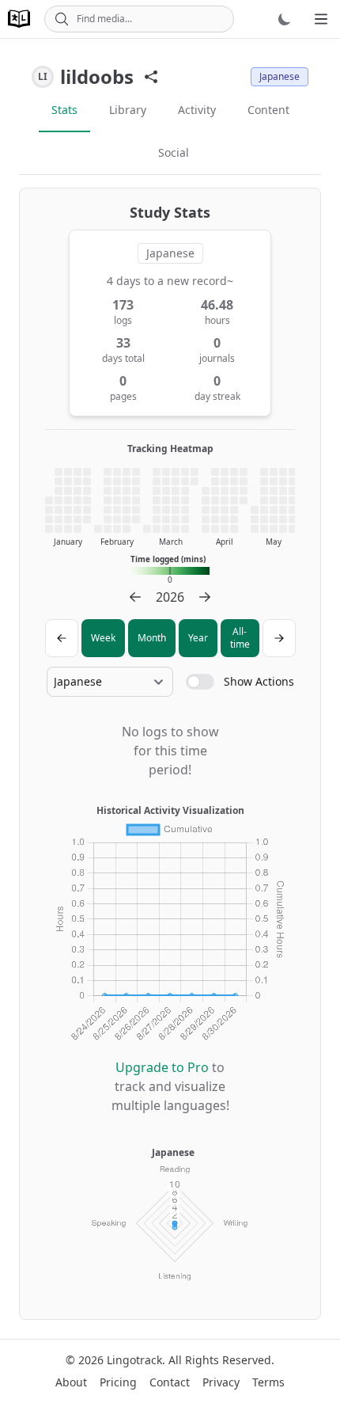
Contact (169, 1382)
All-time (240, 638)
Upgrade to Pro (162, 1067)
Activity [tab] (197, 109)
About (71, 1382)
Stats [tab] (64, 109)
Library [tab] (127, 109)
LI (42, 76)
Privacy (221, 1382)
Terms (268, 1382)
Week (103, 637)
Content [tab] (268, 109)
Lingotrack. (136, 1359)
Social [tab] (173, 152)
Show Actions (259, 681)
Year (198, 637)
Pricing (118, 1382)
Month (152, 637)
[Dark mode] (284, 19)
